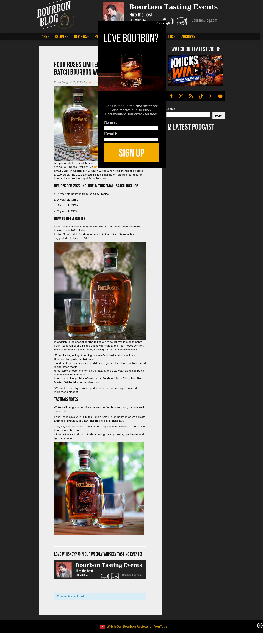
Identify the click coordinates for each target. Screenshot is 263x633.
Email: (110, 134)
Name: (110, 122)
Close (160, 23)
